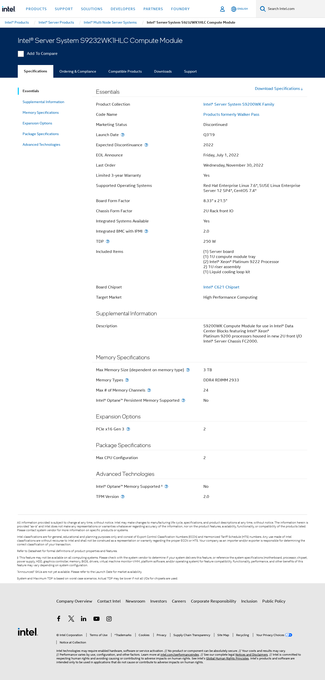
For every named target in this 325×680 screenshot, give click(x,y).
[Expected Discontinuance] (146, 145)
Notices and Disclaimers (251, 654)
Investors (158, 601)
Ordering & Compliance (77, 71)
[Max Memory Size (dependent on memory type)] (188, 370)
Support (190, 71)
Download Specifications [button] (277, 88)
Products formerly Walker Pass (231, 114)
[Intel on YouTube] (96, 619)
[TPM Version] (122, 496)
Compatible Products (125, 71)
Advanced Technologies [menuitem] (41, 144)
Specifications (35, 71)
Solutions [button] (92, 9)
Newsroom (135, 601)
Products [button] (36, 9)
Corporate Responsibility (213, 601)
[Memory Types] (127, 380)
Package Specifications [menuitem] (41, 134)
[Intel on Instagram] (109, 619)
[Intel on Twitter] (71, 619)
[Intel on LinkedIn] (83, 619)
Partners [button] (153, 9)
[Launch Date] (122, 135)
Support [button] (64, 9)
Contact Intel (109, 601)
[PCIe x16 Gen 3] (128, 429)
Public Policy (273, 601)
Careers (179, 601)
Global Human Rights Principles (227, 658)
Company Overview (74, 601)
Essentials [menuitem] (31, 91)
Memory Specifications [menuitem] (41, 112)
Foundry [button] (180, 9)
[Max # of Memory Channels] (149, 390)
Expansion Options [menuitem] (37, 123)
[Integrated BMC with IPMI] (146, 231)
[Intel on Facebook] (58, 619)
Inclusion (249, 601)
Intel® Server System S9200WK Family (238, 104)
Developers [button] (123, 9)
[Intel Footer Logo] (28, 631)
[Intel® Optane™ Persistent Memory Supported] (183, 400)
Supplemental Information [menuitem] (43, 102)
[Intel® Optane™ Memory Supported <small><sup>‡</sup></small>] (166, 486)
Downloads (163, 71)
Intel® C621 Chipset (221, 287)
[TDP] (107, 241)
